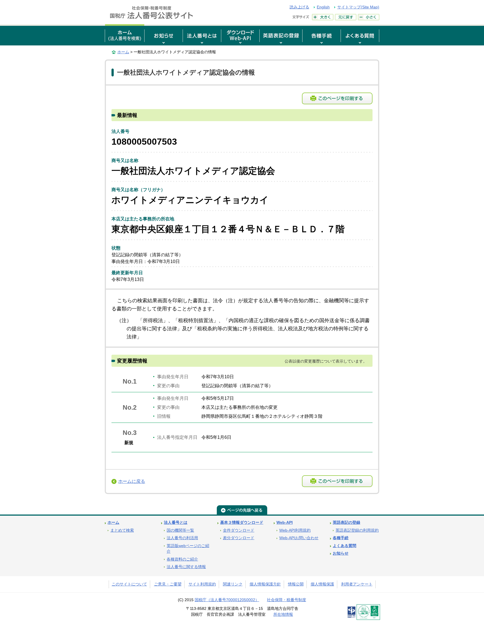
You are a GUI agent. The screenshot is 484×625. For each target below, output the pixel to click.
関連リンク (233, 584)
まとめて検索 (122, 530)
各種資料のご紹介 (182, 559)
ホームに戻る (131, 481)
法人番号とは (175, 522)
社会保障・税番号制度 (286, 600)
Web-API (284, 522)
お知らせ (340, 553)
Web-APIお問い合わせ (298, 538)
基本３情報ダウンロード (241, 522)
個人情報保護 (322, 584)
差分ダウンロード (238, 538)
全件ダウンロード (238, 530)
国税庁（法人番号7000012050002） (227, 600)
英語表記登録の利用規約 (357, 530)
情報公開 (296, 584)
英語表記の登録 (346, 522)
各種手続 (340, 538)
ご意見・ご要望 (168, 584)
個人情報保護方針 (265, 584)
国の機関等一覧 (180, 530)
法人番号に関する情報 (186, 567)
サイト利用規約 (202, 584)
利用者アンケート (357, 584)
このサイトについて (129, 584)
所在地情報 (283, 614)
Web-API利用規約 (295, 530)
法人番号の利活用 (182, 538)
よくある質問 (344, 546)
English (323, 7)
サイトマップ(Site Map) (358, 7)
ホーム (123, 52)
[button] (164, 34)
